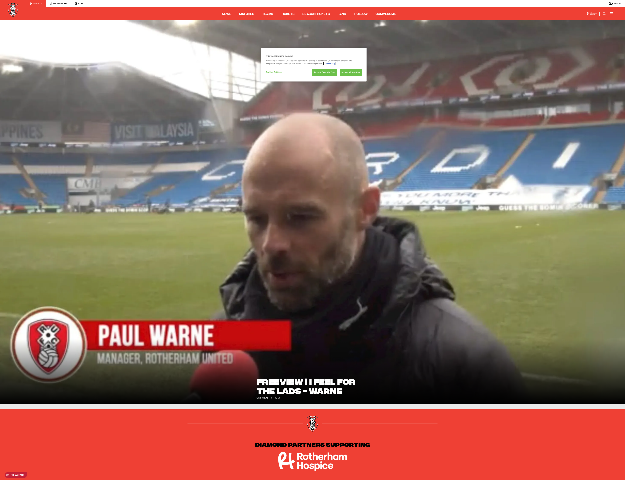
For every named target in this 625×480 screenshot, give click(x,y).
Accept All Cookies (350, 72)
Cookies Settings (274, 72)
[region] (314, 64)
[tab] (36, 3)
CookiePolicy (329, 63)
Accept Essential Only (324, 72)
